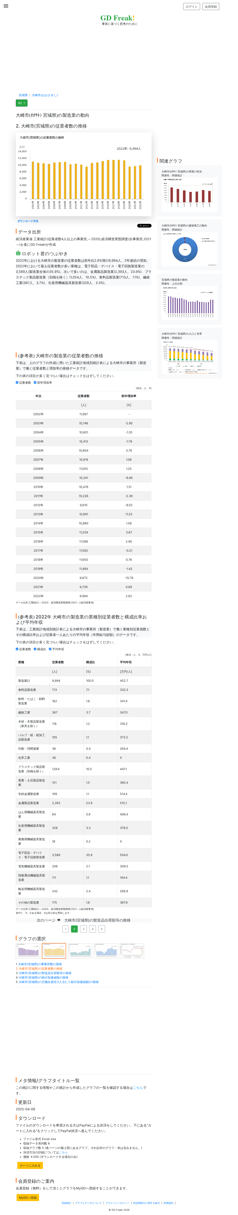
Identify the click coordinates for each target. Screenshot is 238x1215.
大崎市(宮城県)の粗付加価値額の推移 (43, 977)
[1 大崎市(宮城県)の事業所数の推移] (28, 951)
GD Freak (117, 17)
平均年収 (58, 649)
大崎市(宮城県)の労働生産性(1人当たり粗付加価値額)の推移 (59, 982)
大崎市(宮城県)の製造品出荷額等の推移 (45, 973)
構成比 (42, 649)
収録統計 (66, 1203)
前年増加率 (45, 382)
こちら (138, 1088)
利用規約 (168, 1203)
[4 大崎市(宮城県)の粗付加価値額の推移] (106, 951)
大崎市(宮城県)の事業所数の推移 (40, 964)
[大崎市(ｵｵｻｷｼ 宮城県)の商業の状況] (189, 194)
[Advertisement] (119, 56)
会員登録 (211, 6)
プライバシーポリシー (117, 1203)
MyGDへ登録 (28, 1197)
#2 (20, 103)
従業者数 (25, 382)
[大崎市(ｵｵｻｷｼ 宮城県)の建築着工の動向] (189, 249)
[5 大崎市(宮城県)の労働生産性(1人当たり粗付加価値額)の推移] (132, 951)
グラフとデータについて (88, 1203)
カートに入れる (30, 1165)
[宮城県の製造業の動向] (189, 303)
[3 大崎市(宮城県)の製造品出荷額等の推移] (80, 951)
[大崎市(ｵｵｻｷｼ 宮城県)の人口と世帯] (189, 357)
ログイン (192, 6)
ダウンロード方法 (27, 221)
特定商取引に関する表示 (146, 1203)
